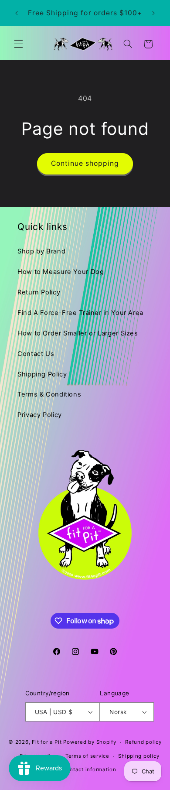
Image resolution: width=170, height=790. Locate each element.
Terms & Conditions (49, 394)
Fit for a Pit (47, 742)
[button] (18, 44)
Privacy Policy (39, 415)
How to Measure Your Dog (60, 272)
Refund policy (143, 742)
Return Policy (38, 292)
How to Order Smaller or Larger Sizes (77, 333)
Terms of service (87, 756)
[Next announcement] (153, 13)
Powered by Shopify (89, 742)
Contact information (89, 769)
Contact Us (35, 354)
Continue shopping (85, 163)
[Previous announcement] (16, 13)
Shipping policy (138, 756)
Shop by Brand (41, 251)
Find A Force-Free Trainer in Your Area (80, 313)
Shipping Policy (42, 374)
